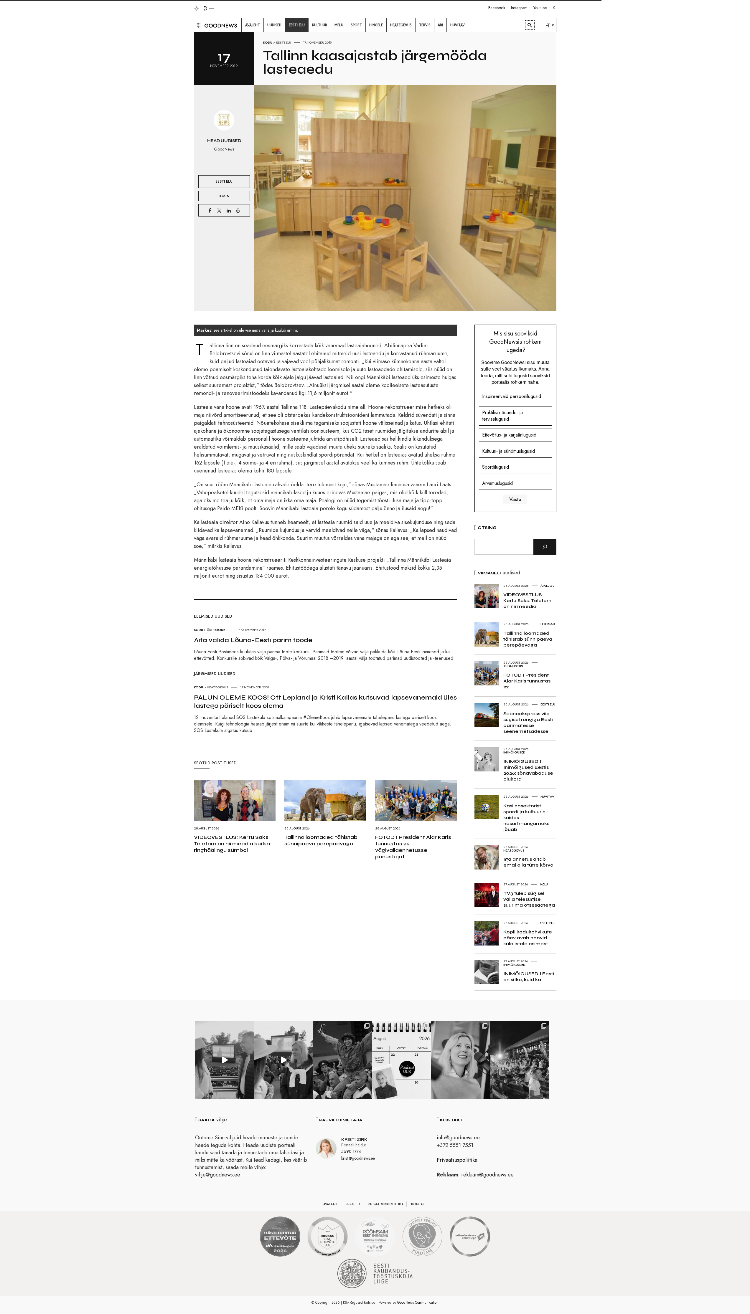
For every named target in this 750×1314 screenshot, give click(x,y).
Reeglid (352, 1204)
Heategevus (217, 687)
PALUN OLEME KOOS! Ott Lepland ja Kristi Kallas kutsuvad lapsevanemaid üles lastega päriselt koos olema (325, 702)
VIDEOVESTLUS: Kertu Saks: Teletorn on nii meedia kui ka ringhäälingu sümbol (232, 843)
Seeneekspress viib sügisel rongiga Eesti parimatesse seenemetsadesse (528, 722)
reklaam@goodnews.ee (487, 1175)
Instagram (519, 8)
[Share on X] (219, 210)
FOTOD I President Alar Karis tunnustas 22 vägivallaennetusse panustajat (413, 847)
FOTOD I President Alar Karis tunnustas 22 (526, 681)
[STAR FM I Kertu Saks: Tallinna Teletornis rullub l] (460, 1060)
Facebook (496, 8)
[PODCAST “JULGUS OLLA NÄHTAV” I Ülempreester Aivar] (401, 1060)
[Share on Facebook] (210, 210)
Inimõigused (514, 752)
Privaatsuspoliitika (457, 1160)
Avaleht (330, 1204)
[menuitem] (252, 25)
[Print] (238, 210)
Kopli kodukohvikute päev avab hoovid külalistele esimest (527, 937)
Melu (544, 884)
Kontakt (419, 1204)
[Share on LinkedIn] (228, 210)
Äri (209, 629)
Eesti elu (283, 42)
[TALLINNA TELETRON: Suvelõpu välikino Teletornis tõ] (283, 1060)
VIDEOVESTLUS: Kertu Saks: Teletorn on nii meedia (527, 600)
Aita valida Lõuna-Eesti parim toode (253, 640)
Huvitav (547, 796)
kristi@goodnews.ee (358, 1158)
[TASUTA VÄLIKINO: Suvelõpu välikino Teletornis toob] (342, 1060)
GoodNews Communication (418, 1302)
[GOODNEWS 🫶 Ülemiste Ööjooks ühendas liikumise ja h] (519, 1060)
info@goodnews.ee (458, 1137)
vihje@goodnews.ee (217, 1175)
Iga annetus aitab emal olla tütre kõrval (529, 862)
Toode (219, 629)
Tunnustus (513, 666)
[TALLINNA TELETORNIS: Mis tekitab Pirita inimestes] (224, 1060)
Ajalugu (547, 585)
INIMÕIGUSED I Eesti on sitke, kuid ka (528, 976)
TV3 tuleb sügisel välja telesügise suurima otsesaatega (529, 899)
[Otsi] (544, 547)
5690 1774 (351, 1151)
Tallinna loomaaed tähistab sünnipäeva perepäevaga (320, 840)
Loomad (547, 624)
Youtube (540, 8)
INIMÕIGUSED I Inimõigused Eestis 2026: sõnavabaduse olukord (528, 770)
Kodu (267, 42)
